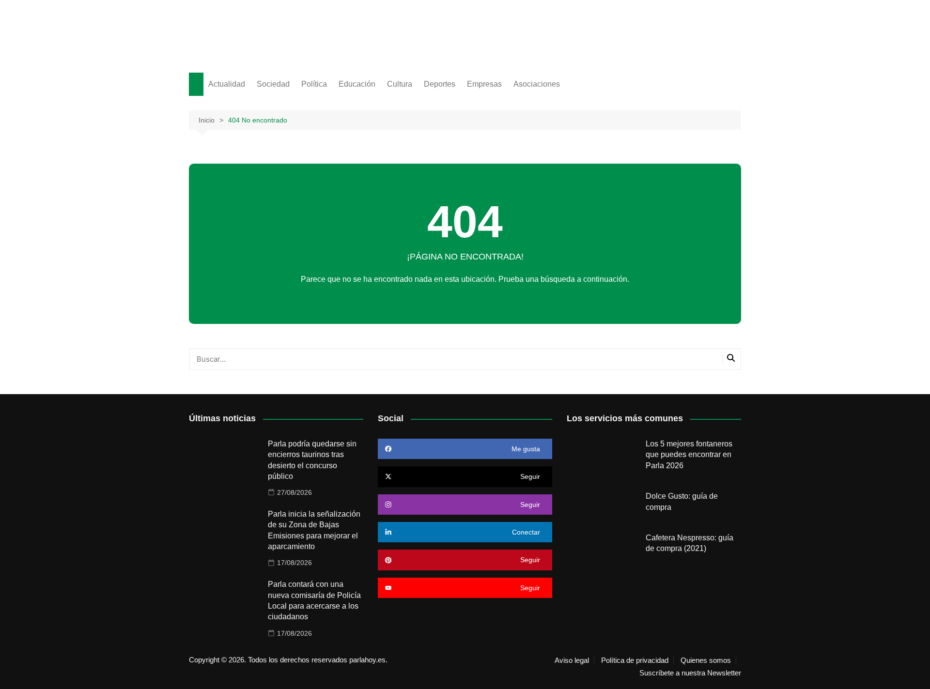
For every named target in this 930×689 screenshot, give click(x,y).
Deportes (439, 84)
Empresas (484, 84)
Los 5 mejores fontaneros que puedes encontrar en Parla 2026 (689, 455)
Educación (357, 84)
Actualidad (226, 84)
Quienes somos (706, 660)
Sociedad (273, 84)
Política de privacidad (634, 660)
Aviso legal (572, 660)
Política (314, 84)
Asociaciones (536, 84)
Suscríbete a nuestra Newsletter (690, 673)
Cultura (399, 84)
